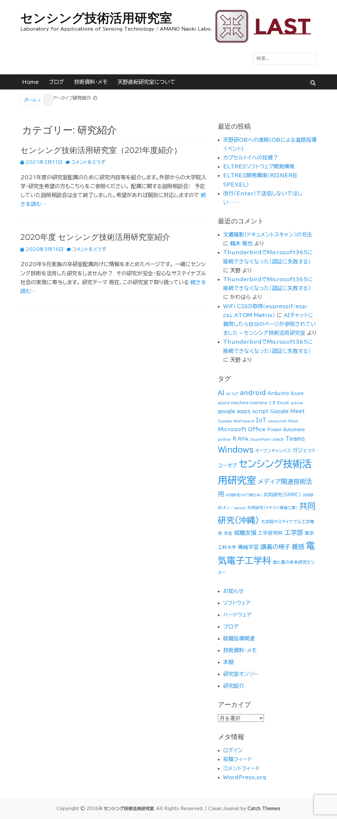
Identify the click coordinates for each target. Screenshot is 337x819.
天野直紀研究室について (146, 82)
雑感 (298, 546)
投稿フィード (237, 759)
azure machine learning (242, 403)
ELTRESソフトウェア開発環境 (259, 166)
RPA (243, 439)
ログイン (233, 750)
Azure (297, 393)
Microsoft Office (242, 429)
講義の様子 (275, 547)
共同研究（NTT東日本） (244, 495)
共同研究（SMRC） (282, 494)
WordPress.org (244, 777)
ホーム (32, 100)
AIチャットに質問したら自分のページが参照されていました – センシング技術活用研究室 (269, 323)
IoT (261, 420)
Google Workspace (236, 421)
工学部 (293, 532)
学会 (228, 533)
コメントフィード (241, 768)
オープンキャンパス (273, 451)
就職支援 (245, 532)
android (253, 393)
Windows (235, 449)
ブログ (56, 82)
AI (221, 393)
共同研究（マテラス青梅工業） (272, 507)
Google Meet (287, 411)
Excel (283, 403)
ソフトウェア (236, 603)
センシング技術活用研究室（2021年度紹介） (101, 150)
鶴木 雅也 (241, 243)
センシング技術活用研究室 (96, 18)
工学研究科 (270, 533)
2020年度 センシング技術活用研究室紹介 (95, 237)
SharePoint (260, 439)
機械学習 (248, 547)
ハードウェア (237, 614)
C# (272, 403)
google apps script (243, 411)
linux (293, 421)
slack (278, 439)
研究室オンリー (240, 674)
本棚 (228, 662)
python (224, 439)
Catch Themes (263, 809)
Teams (295, 438)
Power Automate (286, 430)
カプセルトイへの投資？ (250, 157)
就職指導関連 (239, 638)
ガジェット (304, 450)
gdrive (297, 403)
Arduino (278, 393)
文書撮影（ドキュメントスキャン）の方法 (267, 234)
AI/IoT (232, 393)
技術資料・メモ (91, 82)
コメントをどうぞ (88, 162)
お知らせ (233, 591)
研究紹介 (233, 685)
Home (30, 82)
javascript (277, 421)
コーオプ (227, 465)
